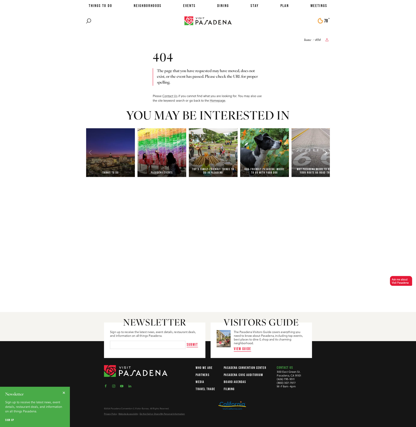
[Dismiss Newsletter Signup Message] (63, 392)
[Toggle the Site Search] (88, 20)
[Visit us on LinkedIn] (130, 386)
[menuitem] (100, 5)
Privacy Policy (110, 414)
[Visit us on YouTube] (122, 386)
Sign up (9, 420)
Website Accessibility (128, 414)
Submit (192, 344)
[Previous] (90, 152)
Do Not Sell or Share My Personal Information (162, 414)
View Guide (242, 348)
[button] (401, 281)
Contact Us (169, 96)
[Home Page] (208, 20)
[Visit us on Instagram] (114, 386)
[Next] (325, 152)
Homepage (217, 100)
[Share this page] (327, 40)
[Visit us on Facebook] (106, 386)
